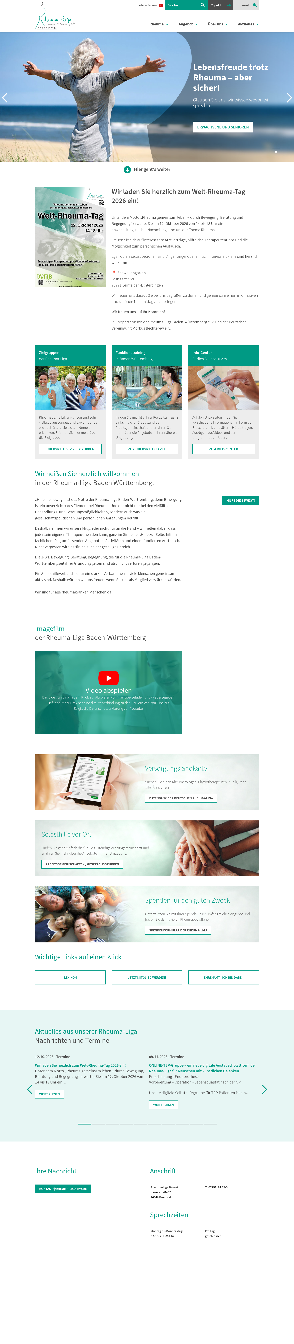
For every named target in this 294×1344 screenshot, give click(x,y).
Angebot (186, 23)
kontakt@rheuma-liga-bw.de (63, 1189)
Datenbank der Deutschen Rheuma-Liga (181, 798)
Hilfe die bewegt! (241, 500)
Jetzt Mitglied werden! (147, 977)
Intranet (242, 5)
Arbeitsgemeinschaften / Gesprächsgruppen (82, 864)
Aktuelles (246, 23)
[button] (108, 678)
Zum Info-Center (223, 449)
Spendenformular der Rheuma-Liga (178, 930)
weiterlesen (49, 1094)
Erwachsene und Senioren (223, 126)
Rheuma (156, 23)
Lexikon (70, 977)
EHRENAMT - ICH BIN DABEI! (224, 977)
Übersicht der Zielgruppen (70, 449)
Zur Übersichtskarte (147, 449)
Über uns (215, 23)
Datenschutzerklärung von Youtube (116, 708)
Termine (63, 1056)
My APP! (217, 5)
